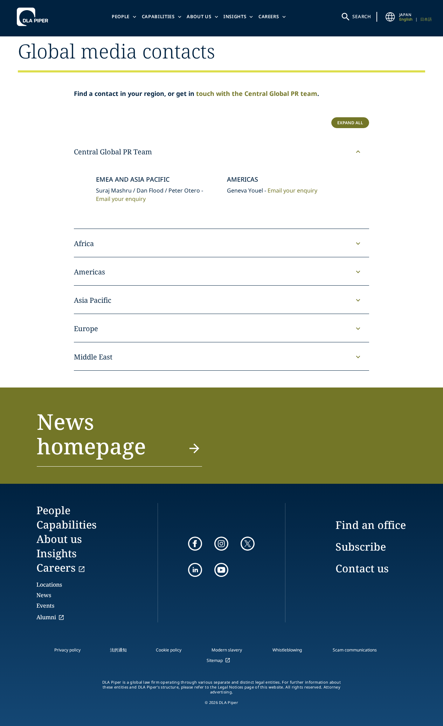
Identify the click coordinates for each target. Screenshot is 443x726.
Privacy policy (67, 650)
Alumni (46, 617)
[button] (119, 438)
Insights (234, 16)
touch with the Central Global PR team (256, 93)
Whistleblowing (287, 650)
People (121, 16)
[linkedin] (195, 570)
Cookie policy (168, 650)
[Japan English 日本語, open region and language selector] (390, 17)
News (43, 595)
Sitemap (215, 660)
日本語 (426, 19)
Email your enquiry (121, 199)
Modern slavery (227, 650)
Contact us (362, 568)
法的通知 (118, 650)
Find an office (370, 525)
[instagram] (221, 544)
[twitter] (248, 544)
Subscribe (360, 546)
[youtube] (221, 570)
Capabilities (158, 16)
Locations (49, 584)
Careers (268, 16)
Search (361, 16)
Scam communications (355, 650)
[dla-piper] (34, 17)
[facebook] (195, 544)
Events (45, 605)
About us (199, 16)
